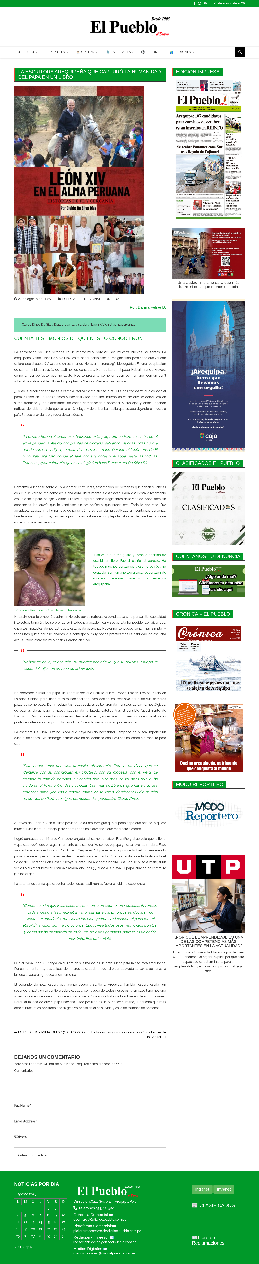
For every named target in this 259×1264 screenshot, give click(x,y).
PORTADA (111, 299)
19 (25, 1229)
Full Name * (22, 1105)
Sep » (27, 1247)
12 (25, 1222)
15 (48, 1222)
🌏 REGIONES (180, 52)
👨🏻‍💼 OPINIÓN (85, 52)
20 (33, 1229)
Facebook (194, 3)
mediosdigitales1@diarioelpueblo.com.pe (104, 1253)
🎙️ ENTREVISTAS (119, 52)
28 (40, 1236)
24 (63, 1229)
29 (48, 1236)
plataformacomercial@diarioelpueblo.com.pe (107, 1231)
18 (18, 1229)
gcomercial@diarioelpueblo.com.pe (99, 1219)
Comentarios (23, 1071)
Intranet (202, 1189)
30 (56, 1236)
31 (63, 1236)
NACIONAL (92, 299)
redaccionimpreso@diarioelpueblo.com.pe (104, 1242)
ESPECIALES (55, 52)
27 (33, 1236)
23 (56, 1229)
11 (18, 1222)
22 (48, 1229)
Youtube (205, 3)
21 (40, 1229)
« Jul (17, 1247)
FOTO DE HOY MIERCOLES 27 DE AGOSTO (51, 1032)
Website (20, 1137)
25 (18, 1236)
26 (25, 1236)
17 (63, 1222)
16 (55, 1222)
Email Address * (25, 1121)
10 (63, 1215)
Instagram (199, 3)
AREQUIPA (26, 52)
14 (40, 1222)
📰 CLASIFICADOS (213, 1205)
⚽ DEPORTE (151, 52)
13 (33, 1222)
